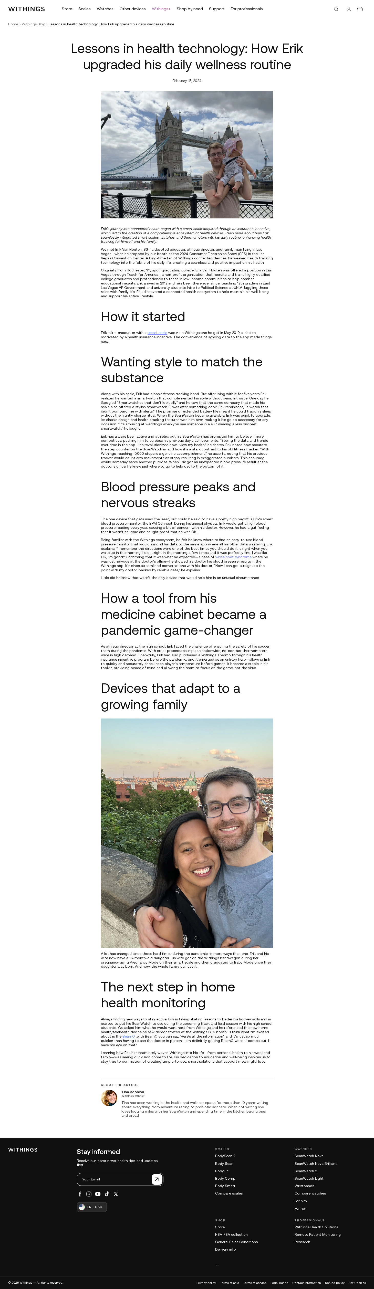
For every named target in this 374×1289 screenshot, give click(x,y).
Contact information (306, 1283)
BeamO (128, 1036)
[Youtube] (98, 1194)
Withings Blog (33, 24)
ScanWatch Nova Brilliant (316, 1163)
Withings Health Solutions (316, 1227)
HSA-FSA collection (231, 1234)
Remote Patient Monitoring (318, 1234)
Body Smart (225, 1186)
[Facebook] (80, 1194)
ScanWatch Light (309, 1178)
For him (301, 1201)
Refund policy (335, 1283)
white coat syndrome (233, 557)
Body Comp (225, 1178)
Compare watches (310, 1193)
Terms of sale (229, 1283)
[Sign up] (157, 1179)
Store (220, 1227)
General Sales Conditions (236, 1242)
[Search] (336, 9)
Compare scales (229, 1193)
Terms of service (254, 1283)
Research (302, 1242)
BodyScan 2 (225, 1156)
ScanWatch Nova (309, 1156)
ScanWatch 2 (306, 1171)
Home (13, 24)
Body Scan (224, 1163)
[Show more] (290, 1265)
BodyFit (221, 1171)
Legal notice (279, 1283)
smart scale (157, 333)
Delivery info (225, 1249)
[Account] (349, 9)
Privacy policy (206, 1283)
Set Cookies (357, 1283)
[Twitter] (116, 1194)
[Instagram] (89, 1194)
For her (300, 1208)
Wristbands (304, 1186)
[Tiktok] (107, 1194)
